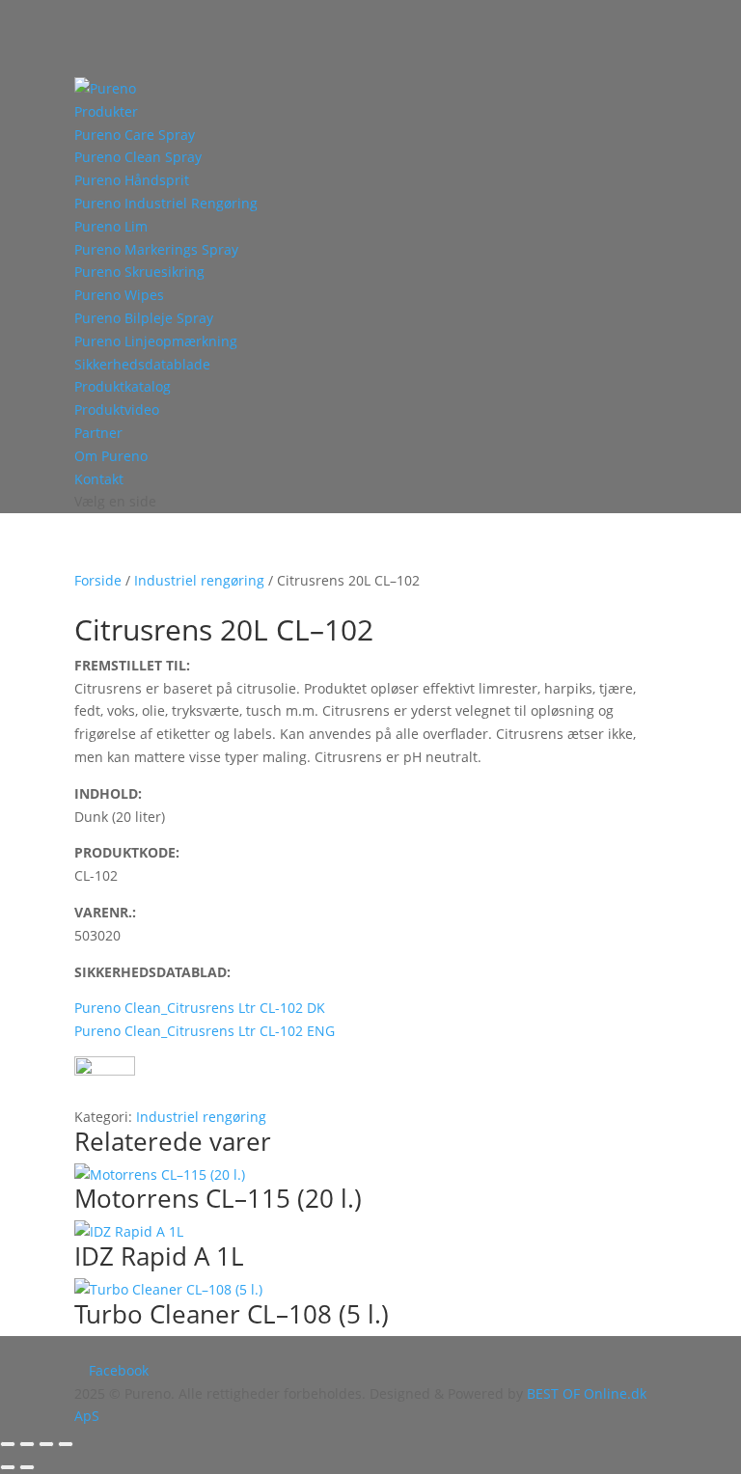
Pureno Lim (111, 226)
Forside (98, 580)
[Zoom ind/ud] (7, 1444)
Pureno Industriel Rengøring (166, 203)
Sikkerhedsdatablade (142, 364)
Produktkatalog (122, 386)
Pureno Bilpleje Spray (143, 318)
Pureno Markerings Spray (156, 249)
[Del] (46, 1444)
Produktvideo (116, 409)
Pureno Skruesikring (139, 271)
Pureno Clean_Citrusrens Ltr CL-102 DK (199, 1007)
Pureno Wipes (119, 295)
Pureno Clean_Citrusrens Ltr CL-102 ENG (204, 1031)
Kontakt (99, 479)
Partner (98, 432)
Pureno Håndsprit (131, 180)
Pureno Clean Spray (138, 157)
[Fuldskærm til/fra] (27, 1444)
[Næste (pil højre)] (27, 1467)
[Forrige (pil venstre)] (7, 1467)
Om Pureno (111, 456)
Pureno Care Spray (134, 134)
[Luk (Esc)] (65, 1444)
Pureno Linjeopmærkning (155, 341)
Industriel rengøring (199, 580)
